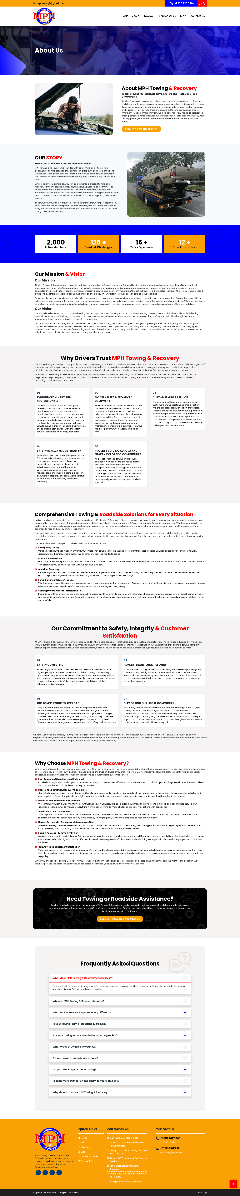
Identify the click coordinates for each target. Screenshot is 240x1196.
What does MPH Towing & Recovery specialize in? (83, 978)
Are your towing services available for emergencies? (85, 1035)
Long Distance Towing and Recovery (124, 1167)
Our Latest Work (89, 1156)
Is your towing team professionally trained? (79, 1024)
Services (85, 1147)
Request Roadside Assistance (120, 918)
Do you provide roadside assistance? (75, 1058)
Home (125, 16)
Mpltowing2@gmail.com (51, 3)
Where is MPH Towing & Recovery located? (78, 1001)
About (136, 16)
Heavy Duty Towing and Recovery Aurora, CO (128, 1175)
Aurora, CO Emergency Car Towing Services (128, 1160)
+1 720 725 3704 (184, 3)
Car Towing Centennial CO (124, 1138)
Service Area (167, 16)
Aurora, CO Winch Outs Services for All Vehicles (127, 1144)
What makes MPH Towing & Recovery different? (82, 1012)
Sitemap (202, 1192)
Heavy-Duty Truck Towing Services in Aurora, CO (128, 1152)
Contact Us (197, 16)
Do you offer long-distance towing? (74, 1069)
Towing (148, 16)
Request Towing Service (141, 129)
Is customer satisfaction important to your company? (86, 1081)
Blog (183, 16)
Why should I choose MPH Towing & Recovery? (81, 1092)
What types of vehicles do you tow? (74, 1046)
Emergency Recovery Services (126, 1181)
